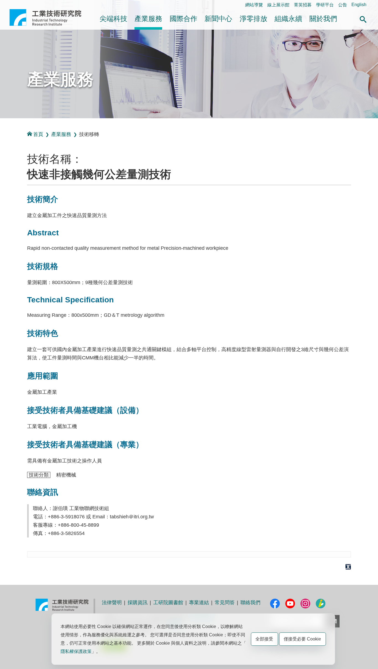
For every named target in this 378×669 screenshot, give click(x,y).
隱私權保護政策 (76, 651)
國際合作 (183, 18)
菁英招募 (303, 4)
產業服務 (148, 18)
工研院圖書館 (168, 602)
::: (11, 4)
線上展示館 (278, 4)
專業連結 (199, 602)
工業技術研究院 (49, 17)
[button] (363, 18)
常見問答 (225, 602)
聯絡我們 (250, 602)
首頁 (38, 134)
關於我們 (323, 18)
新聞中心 (218, 18)
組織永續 (288, 18)
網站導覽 (254, 4)
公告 (342, 4)
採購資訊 (137, 602)
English (358, 4)
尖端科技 (113, 18)
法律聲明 (112, 602)
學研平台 (325, 4)
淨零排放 (253, 18)
